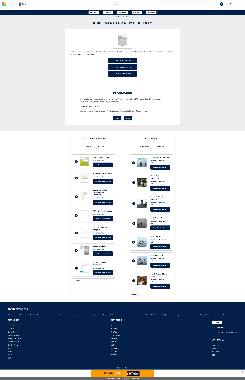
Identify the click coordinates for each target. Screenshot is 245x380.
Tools (24, 4)
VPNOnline (114, 342)
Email (235, 332)
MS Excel (101, 146)
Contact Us (11, 332)
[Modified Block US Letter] (85, 182)
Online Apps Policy (14, 335)
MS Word (88, 146)
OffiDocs (113, 325)
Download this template (122, 61)
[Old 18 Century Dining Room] (142, 285)
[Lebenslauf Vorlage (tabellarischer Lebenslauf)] (85, 201)
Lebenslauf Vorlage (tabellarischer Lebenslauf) (100, 192)
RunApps (114, 351)
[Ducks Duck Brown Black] (142, 167)
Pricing (10, 351)
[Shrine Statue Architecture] (142, 187)
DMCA (10, 355)
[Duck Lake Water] (142, 246)
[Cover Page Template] (85, 166)
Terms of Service (13, 342)
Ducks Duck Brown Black (159, 157)
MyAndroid (114, 348)
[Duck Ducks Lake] (142, 265)
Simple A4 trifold (99, 246)
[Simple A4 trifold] (85, 254)
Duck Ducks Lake (156, 255)
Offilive (214, 355)
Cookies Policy (13, 345)
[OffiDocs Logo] (4, 4)
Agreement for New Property (122, 23)
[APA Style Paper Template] (85, 219)
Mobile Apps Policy (14, 338)
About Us (11, 329)
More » (77, 281)
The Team (11, 325)
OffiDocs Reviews (118, 368)
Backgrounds (144, 146)
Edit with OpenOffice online (122, 74)
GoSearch (215, 345)
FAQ (9, 358)
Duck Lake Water (156, 237)
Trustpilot (217, 322)
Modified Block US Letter (102, 174)
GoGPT (214, 348)
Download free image (160, 167)
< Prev (117, 118)
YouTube (217, 332)
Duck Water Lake (156, 218)
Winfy (112, 345)
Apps (13, 4)
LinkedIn (227, 332)
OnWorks (114, 329)
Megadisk (114, 338)
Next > (128, 118)
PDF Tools (215, 352)
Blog (9, 348)
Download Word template (103, 165)
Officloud (114, 355)
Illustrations (160, 146)
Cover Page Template (101, 157)
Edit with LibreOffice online (122, 67)
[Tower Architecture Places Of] (142, 208)
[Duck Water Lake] (142, 227)
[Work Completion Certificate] (85, 272)
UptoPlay (114, 332)
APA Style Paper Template (103, 211)
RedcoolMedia (115, 335)
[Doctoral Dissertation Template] (85, 237)
